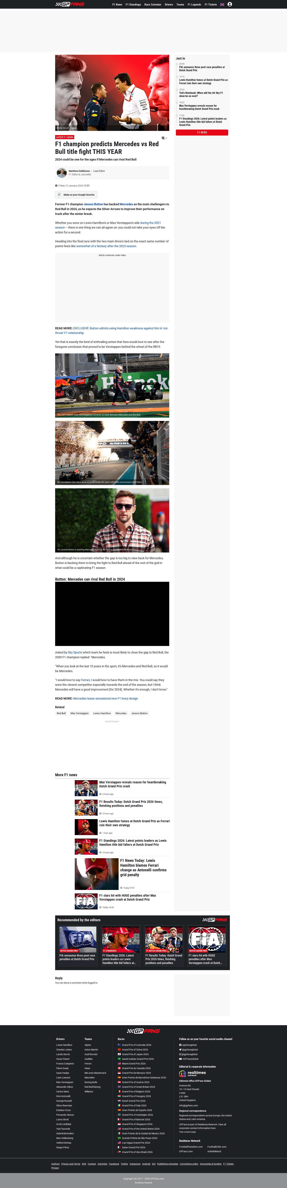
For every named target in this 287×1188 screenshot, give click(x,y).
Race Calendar (152, 4)
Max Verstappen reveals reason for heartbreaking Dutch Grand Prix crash (199, 107)
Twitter (124, 1164)
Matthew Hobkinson (79, 171)
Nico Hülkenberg (64, 1138)
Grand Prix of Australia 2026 (136, 1045)
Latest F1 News (64, 137)
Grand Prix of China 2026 (135, 1049)
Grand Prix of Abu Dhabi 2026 (137, 1152)
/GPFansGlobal (190, 1059)
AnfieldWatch (214, 1151)
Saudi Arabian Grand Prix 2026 (138, 1059)
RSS (84, 1164)
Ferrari (85, 680)
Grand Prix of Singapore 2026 (137, 1124)
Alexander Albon (64, 1087)
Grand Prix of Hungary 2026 (136, 1096)
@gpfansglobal (190, 1049)
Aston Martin (91, 1049)
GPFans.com (186, 1151)
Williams (89, 1091)
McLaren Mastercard (95, 1073)
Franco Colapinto (65, 1063)
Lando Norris (63, 1054)
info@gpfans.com (188, 1105)
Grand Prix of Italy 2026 (134, 1105)
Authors (55, 1164)
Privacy (55, 1168)
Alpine (88, 1045)
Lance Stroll (62, 1119)
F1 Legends (194, 4)
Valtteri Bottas (63, 1142)
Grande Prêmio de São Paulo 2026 (139, 1138)
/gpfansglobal (189, 1045)
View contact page (187, 1132)
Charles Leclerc (64, 1049)
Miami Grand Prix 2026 (134, 1063)
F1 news (202, 132)
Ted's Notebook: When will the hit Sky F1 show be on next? (201, 94)
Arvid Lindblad (63, 1124)
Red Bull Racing (92, 1087)
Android (146, 1164)
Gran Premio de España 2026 (137, 1110)
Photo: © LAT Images (67, 128)
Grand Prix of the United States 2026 (141, 1128)
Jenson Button (93, 204)
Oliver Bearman (64, 1105)
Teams (180, 4)
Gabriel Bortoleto (65, 1133)
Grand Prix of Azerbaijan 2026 (137, 1114)
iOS (153, 1164)
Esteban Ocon (63, 1110)
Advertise (102, 1164)
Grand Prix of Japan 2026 (135, 1054)
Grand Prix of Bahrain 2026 (136, 1119)
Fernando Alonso (65, 1114)
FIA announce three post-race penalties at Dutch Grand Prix (202, 69)
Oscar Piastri (63, 1059)
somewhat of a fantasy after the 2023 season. (106, 246)
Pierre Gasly (62, 1068)
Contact (92, 1164)
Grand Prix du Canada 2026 (136, 1068)
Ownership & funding (211, 1164)
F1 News (117, 4)
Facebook (114, 1164)
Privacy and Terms (70, 1164)
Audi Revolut (91, 1054)
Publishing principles (167, 1164)
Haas (87, 1068)
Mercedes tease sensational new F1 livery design (105, 698)
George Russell (64, 1101)
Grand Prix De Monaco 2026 (136, 1073)
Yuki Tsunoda (63, 1128)
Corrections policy (189, 1164)
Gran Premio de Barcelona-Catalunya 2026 (144, 1077)
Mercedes (126, 204)
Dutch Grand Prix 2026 (133, 1101)
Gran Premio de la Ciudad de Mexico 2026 (143, 1133)
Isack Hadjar (62, 1073)
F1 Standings (133, 4)
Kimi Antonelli (63, 1096)
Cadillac (89, 1059)
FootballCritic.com (216, 1146)
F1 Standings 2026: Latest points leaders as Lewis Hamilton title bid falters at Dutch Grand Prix (203, 122)
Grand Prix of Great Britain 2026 (138, 1087)
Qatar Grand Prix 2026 (133, 1147)
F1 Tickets (211, 4)
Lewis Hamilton (102, 713)
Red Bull (61, 713)
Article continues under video (112, 255)
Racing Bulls (91, 1082)
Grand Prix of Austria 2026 (135, 1082)
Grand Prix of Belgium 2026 (136, 1091)
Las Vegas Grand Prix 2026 (136, 1142)
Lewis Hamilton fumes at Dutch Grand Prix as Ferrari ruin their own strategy (203, 81)
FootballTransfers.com (191, 1146)
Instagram (135, 1164)
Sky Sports (75, 652)
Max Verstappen (80, 713)
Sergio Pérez (62, 1147)
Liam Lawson (63, 1077)
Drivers (169, 4)
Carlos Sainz (62, 1091)
